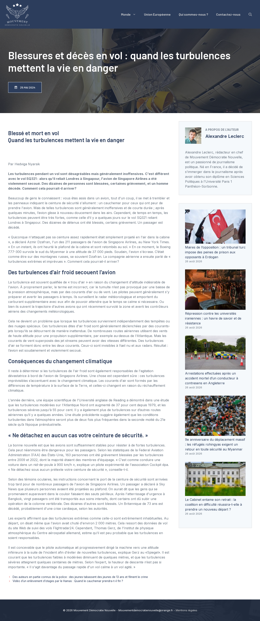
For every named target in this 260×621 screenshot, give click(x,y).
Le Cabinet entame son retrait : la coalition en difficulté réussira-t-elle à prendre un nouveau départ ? (213, 504)
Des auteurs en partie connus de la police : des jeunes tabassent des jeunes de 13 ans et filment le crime (80, 577)
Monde (126, 14)
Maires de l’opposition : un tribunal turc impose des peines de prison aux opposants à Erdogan (215, 252)
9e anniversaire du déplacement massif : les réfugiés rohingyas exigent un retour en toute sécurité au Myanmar (215, 444)
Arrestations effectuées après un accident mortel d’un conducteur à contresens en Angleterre (211, 378)
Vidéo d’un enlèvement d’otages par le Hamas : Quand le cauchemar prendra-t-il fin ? (68, 581)
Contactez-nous (228, 14)
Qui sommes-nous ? (193, 14)
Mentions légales (186, 610)
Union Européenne (157, 14)
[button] (250, 14)
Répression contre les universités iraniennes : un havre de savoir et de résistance (213, 318)
